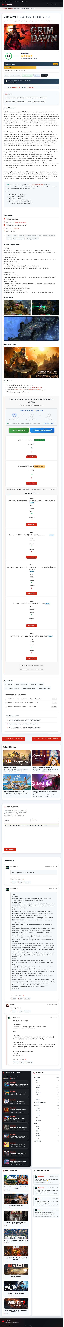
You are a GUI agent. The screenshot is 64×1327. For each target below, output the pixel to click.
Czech (40, 235)
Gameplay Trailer (10, 101)
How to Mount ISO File (21, 684)
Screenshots (43, 97)
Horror (47, 1094)
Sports (47, 1099)
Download (29, 101)
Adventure (47, 1087)
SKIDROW (47, 1108)
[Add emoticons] (28, 825)
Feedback (21, 1326)
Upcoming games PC (46, 1102)
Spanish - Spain (31, 235)
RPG (51, 21)
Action (47, 21)
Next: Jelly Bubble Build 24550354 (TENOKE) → (46, 739)
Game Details (20, 97)
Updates (46, 1105)
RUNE (47, 1117)
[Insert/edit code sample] (41, 825)
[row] (31, 448)
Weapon (47, 1138)
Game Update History (39, 101)
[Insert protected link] (35, 825)
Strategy (47, 1092)
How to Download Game (36, 684)
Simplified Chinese (19, 239)
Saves (47, 1133)
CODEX (16, 228)
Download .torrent (19, 430)
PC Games (10, 8)
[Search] (51, 4)
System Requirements (32, 97)
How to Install (21, 101)
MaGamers (4, 8)
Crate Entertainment (20, 222)
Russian (9, 239)
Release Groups (13, 1326)
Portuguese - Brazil (33, 239)
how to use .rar (37, 387)
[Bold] (5, 825)
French (15, 235)
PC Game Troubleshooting (12, 688)
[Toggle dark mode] (55, 4)
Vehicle (47, 1135)
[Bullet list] (22, 825)
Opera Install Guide (48, 423)
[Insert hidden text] (46, 825)
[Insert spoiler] (43, 825)
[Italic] (8, 825)
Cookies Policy (28, 1326)
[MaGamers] (7, 866)
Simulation (47, 1082)
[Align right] (19, 825)
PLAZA (47, 1113)
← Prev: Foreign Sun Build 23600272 (13, 739)
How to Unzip (8, 684)
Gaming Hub (46, 1141)
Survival (47, 1097)
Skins (47, 1126)
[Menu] (59, 4)
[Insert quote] (38, 825)
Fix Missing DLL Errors (44, 688)
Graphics (47, 1130)
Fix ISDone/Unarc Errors (28, 688)
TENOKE (47, 1115)
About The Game (10, 97)
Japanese (52, 235)
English (9, 235)
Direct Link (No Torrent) (43, 430)
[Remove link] (33, 825)
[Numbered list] (25, 825)
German (21, 235)
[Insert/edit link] (30, 825)
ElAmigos (47, 1120)
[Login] (47, 4)
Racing (47, 1085)
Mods (46, 1123)
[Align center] (16, 825)
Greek (45, 235)
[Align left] (14, 825)
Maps (47, 1128)
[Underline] (11, 825)
